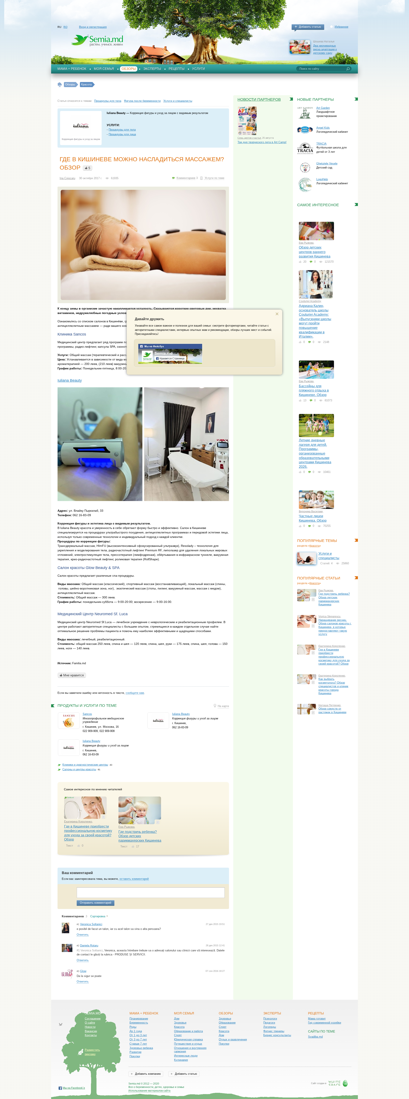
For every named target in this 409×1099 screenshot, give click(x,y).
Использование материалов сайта (149, 1090)
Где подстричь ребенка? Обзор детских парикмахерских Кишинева (139, 836)
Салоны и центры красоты (79, 769)
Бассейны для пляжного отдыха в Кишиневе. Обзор (314, 390)
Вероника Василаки (311, 511)
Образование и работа (188, 1031)
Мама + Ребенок (72, 69)
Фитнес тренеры (273, 1031)
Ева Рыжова (126, 826)
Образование (227, 1022)
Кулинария (181, 1060)
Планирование (139, 1018)
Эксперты (152, 69)
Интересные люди (185, 1055)
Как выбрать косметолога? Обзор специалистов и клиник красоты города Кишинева (333, 686)
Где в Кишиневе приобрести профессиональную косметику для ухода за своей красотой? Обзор (334, 656)
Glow (83, 971)
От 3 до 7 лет (138, 1039)
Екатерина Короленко (78, 821)
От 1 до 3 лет (138, 1035)
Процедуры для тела (107, 100)
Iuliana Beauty (70, 380)
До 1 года (136, 1031)
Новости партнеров (259, 99)
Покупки (135, 1056)
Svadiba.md (315, 1036)
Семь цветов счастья (249, 138)
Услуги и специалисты (177, 100)
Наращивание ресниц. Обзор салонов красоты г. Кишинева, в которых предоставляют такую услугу (334, 627)
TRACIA (321, 143)
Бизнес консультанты (277, 1035)
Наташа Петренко (329, 705)
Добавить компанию (147, 1073)
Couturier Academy (310, 301)
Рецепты (176, 69)
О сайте (90, 1022)
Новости (90, 1026)
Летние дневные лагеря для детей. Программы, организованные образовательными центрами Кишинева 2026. (315, 453)
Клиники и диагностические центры (85, 764)
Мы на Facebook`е (74, 1087)
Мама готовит (317, 1018)
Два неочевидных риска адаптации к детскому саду (325, 49)
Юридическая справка (188, 1039)
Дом (176, 1018)
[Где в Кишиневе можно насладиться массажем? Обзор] (143, 245)
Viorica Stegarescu (329, 616)
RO (65, 27)
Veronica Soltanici (91, 924)
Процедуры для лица (122, 134)
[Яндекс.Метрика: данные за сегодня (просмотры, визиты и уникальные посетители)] (196, 1084)
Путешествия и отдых (188, 1043)
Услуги (198, 69)
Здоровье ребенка (141, 1048)
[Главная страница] (60, 84)
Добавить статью (310, 26)
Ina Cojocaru (67, 178)
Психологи (270, 1018)
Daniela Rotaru (89, 945)
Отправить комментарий (95, 902)
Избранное (341, 26)
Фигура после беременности (142, 100)
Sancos (87, 714)
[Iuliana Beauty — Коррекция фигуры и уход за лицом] (81, 126)
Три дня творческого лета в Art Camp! (262, 142)
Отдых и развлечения (233, 1039)
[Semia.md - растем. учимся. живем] (170, 363)
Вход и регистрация (93, 27)
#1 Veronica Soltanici (90, 950)
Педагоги (269, 1022)
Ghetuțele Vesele (326, 163)
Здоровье (180, 1022)
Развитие (135, 1052)
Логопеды (269, 1026)
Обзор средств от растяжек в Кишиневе (332, 710)
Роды (133, 1026)
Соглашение (93, 1018)
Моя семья (104, 69)
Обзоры (129, 69)
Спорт (178, 1035)
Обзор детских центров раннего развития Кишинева (314, 252)
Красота (315, 545)
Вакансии (91, 1031)
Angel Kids (323, 127)
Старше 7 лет (138, 1043)
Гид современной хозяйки (324, 1022)
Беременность (139, 1022)
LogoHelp (322, 179)
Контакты (91, 1035)
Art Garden (323, 107)
